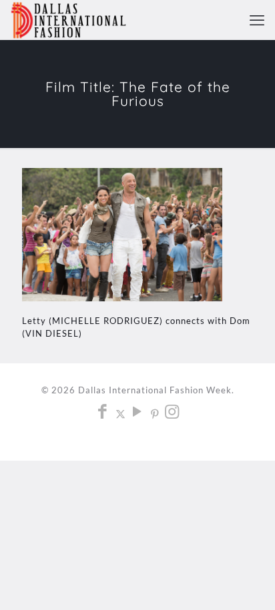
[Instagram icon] (172, 413)
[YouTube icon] (137, 413)
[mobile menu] (257, 20)
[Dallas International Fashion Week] (68, 20)
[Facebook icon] (103, 413)
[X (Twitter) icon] (120, 413)
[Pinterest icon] (155, 413)
